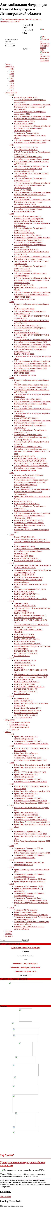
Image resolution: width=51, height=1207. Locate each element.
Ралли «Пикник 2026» (23, 123)
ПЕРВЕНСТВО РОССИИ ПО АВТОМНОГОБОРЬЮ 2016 (26, 713)
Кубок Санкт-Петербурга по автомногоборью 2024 (26, 775)
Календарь (9, 66)
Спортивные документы (19, 722)
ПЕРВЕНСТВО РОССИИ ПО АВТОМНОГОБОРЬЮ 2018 (26, 652)
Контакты (9, 936)
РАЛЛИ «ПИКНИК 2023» (24, 354)
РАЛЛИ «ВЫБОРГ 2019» (24, 596)
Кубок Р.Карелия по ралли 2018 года (29, 881)
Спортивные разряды (18, 724)
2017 (11, 90)
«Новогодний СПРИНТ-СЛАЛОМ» (28, 475)
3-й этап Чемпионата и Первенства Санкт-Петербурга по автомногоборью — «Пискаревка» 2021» (32, 515)
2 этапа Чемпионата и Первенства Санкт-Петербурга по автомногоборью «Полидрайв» (32, 491)
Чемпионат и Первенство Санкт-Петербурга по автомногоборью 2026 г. (31, 742)
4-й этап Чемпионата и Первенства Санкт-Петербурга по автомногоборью (32, 257)
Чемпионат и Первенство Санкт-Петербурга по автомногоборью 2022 (30, 818)
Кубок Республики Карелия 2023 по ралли (32, 803)
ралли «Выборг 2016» (23, 701)
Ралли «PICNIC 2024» (23, 271)
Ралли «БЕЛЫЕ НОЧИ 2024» (26, 249)
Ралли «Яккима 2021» (23, 487)
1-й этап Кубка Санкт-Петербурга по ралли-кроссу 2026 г (30, 112)
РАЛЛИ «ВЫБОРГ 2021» (24, 510)
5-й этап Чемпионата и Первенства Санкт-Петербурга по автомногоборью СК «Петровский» (32, 106)
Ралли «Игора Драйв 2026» (25, 97)
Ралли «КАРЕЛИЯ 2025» (24, 211)
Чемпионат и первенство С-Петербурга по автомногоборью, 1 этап (32, 571)
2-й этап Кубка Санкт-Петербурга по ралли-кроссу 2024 (30, 245)
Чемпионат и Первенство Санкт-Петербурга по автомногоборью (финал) (31, 157)
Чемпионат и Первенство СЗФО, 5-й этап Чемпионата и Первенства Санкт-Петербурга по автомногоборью (32, 239)
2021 (11, 78)
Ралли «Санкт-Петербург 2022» (27, 399)
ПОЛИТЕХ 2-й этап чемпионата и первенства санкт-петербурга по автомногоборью (28, 579)
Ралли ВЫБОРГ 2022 (23, 406)
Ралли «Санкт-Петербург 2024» (27, 235)
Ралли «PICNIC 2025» (23, 190)
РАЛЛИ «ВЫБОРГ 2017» (24, 684)
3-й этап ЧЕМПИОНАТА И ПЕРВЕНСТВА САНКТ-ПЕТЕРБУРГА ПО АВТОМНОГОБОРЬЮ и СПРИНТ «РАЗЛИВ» (31, 628)
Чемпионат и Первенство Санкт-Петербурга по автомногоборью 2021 (30, 832)
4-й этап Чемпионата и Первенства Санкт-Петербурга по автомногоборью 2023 (32, 345)
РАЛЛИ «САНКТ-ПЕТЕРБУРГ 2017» (29, 686)
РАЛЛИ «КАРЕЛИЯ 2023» (25, 375)
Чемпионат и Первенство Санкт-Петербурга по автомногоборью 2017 (30, 899)
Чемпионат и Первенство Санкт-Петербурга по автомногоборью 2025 (30, 759)
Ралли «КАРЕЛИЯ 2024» (24, 299)
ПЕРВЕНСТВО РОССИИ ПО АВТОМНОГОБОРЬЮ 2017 (26, 690)
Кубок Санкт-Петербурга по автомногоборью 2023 (26, 794)
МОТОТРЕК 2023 (21, 373)
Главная (8, 64)
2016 (11, 88)
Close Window (5, 1197)
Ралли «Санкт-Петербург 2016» (27, 708)
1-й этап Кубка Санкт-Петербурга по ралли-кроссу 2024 (30, 267)
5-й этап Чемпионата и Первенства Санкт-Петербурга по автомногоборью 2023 (32, 340)
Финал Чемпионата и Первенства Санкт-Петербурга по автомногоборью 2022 (31, 386)
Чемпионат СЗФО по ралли (25, 910)
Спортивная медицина (19, 727)
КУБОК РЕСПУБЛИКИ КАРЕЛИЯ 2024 (30, 772)
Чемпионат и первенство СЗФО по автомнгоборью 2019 (29, 863)
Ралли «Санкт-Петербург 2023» (27, 325)
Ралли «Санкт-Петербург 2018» (27, 644)
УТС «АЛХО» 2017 (22, 693)
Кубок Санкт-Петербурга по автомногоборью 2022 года (26, 813)
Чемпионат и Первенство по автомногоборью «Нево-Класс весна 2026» (30, 135)
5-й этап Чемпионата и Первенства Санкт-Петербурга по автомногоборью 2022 (32, 402)
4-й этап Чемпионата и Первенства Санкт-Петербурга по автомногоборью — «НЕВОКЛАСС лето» (32, 185)
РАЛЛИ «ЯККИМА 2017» (24, 665)
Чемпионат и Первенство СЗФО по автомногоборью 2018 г (29, 875)
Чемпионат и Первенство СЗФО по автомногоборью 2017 (29, 894)
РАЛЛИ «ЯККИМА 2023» (24, 370)
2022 (11, 76)
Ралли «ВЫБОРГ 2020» (24, 556)
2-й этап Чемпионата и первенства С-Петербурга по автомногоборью (30, 616)
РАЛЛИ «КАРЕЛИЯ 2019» (25, 567)
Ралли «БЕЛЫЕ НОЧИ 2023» (26, 332)
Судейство (14, 729)
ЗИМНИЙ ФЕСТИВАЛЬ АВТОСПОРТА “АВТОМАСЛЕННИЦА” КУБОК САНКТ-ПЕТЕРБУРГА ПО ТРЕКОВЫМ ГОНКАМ (31, 460)
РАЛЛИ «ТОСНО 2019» (24, 591)
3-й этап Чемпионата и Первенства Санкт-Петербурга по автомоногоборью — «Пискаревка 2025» (32, 194)
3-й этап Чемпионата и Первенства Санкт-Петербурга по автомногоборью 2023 (32, 362)
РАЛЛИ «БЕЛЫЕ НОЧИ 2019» (26, 594)
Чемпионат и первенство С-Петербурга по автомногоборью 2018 (32, 918)
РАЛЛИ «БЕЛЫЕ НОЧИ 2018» (26, 639)
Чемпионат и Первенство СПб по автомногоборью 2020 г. (28, 849)
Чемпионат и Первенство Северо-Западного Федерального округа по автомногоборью (29, 524)
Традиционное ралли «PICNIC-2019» (30, 589)
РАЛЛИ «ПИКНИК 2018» (24, 636)
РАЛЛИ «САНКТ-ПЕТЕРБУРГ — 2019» (30, 598)
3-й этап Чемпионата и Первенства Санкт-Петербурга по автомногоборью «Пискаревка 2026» (32, 128)
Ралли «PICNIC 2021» (23, 501)
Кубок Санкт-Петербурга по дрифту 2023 (32, 791)
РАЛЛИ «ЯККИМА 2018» (24, 613)
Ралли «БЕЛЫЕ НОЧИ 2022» (26, 418)
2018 (11, 85)
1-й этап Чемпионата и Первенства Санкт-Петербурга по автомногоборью (32, 207)
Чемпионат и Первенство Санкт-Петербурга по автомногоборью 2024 (30, 780)
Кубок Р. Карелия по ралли (25, 912)
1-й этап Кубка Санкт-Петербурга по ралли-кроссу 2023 (30, 350)
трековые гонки (21, 603)
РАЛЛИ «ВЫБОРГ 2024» (24, 233)
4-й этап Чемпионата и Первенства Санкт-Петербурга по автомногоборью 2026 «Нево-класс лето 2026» (32, 118)
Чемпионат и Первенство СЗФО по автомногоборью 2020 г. (29, 856)
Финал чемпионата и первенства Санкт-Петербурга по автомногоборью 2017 (31, 675)
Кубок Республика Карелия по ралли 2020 (32, 853)
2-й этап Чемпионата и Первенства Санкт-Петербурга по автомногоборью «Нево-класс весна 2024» (32, 280)
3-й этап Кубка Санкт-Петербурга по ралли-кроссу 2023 (30, 312)
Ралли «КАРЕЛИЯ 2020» (24, 537)
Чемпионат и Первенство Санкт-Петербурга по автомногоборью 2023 (30, 799)
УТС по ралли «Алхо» (23, 717)
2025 (11, 71)
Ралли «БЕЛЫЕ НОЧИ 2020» (26, 558)
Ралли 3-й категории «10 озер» (27, 710)
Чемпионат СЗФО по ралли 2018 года (30, 879)
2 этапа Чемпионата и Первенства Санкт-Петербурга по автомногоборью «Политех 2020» (32, 551)
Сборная (8, 931)
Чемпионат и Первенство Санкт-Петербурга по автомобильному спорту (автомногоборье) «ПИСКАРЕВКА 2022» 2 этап (32, 450)
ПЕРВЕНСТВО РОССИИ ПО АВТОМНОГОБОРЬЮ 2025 (26, 148)
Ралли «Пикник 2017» (23, 679)
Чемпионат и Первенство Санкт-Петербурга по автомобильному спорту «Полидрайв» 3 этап (31, 437)
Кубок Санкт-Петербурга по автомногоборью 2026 (26, 737)
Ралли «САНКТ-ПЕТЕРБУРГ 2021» (28, 520)
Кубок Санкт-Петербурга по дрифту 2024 (32, 765)
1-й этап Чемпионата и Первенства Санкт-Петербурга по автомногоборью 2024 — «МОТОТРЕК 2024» (32, 294)
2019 (11, 83)
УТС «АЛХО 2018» (22, 655)
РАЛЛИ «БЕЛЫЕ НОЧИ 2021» (26, 503)
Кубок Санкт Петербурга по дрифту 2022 (32, 822)
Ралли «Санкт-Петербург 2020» (27, 560)
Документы (10, 720)
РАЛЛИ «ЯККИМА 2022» (24, 456)
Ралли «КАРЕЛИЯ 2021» (24, 477)
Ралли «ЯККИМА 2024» (24, 285)
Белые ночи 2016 (21, 698)
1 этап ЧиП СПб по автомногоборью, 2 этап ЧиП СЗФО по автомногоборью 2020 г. (32, 541)
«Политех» (19, 667)
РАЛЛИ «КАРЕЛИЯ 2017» (25, 660)
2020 (11, 80)
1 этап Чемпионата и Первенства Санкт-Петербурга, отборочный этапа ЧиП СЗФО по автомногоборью (31, 482)
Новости (8, 933)
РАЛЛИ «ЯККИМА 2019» (24, 575)
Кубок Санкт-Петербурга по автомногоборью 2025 (26, 754)
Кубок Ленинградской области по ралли (31, 914)
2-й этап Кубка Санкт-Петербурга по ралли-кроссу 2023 (30, 329)
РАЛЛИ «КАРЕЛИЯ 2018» (25, 606)
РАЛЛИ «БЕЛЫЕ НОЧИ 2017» (26, 682)
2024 (11, 73)
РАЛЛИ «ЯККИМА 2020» (24, 546)
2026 (11, 69)
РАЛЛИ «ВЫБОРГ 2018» (24, 641)
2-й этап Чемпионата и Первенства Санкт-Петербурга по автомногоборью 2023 (32, 367)
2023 (11, 301)
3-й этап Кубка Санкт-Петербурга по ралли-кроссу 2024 (30, 229)
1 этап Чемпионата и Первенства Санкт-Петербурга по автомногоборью (31, 466)
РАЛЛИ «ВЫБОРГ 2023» (24, 309)
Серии (7, 731)
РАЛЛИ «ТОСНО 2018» (24, 634)
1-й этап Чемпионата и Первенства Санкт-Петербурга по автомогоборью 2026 (32, 141)
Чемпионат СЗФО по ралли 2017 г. (29, 886)
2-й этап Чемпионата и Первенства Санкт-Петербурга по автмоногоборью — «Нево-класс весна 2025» (32, 201)
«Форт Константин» (22, 663)
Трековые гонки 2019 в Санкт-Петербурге (32, 565)
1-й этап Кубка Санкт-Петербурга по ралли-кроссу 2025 (30, 179)
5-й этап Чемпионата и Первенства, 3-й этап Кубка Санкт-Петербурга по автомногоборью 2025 (31, 168)
